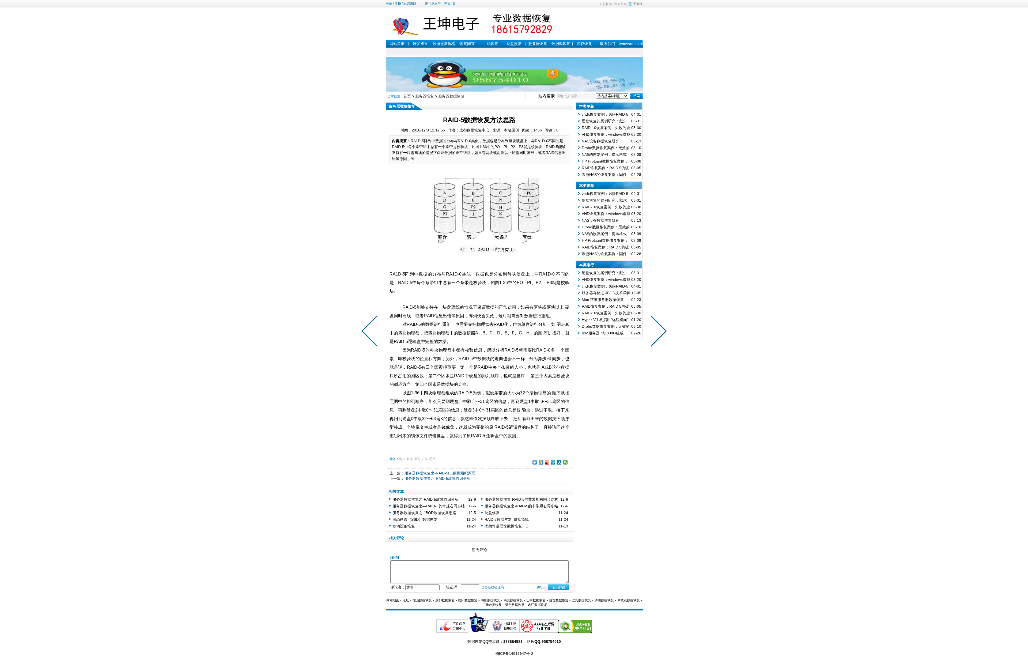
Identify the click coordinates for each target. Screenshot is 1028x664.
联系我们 (607, 44)
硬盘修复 (492, 513)
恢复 (410, 459)
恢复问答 (467, 44)
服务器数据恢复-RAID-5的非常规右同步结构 (521, 499)
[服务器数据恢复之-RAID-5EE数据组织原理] (657, 332)
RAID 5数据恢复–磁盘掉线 (507, 519)
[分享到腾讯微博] (553, 462)
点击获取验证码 (492, 587)
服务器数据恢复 (451, 96)
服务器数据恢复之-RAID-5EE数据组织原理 (440, 473)
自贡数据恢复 (558, 600)
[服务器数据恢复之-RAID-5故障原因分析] (370, 332)
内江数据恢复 (537, 605)
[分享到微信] (565, 462)
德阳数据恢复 (467, 600)
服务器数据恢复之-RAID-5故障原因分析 (438, 478)
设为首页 (620, 4)
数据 (402, 459)
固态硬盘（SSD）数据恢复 (414, 519)
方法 (425, 459)
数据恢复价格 (444, 44)
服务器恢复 (537, 44)
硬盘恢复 (514, 44)
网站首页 (397, 44)
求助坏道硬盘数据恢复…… (507, 526)
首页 (407, 96)
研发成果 (420, 44)
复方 (417, 459)
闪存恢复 (584, 44)
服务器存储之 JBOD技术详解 (606, 293)
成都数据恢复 (445, 600)
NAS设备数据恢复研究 (600, 141)
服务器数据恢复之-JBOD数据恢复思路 (424, 513)
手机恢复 (490, 44)
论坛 (406, 600)
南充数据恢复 (513, 600)
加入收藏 (605, 4)
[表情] (394, 557)
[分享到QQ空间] (541, 462)
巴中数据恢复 (536, 600)
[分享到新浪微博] (547, 462)
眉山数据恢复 (422, 600)
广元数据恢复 (492, 605)
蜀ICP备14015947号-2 (514, 653)
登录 (389, 4)
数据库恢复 (560, 44)
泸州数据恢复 (604, 600)
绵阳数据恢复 (490, 600)
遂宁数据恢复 (514, 605)
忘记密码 (409, 4)
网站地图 (392, 600)
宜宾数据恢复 (581, 600)
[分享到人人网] (559, 462)
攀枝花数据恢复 (628, 600)
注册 (398, 4)
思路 (432, 459)
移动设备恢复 (403, 526)
